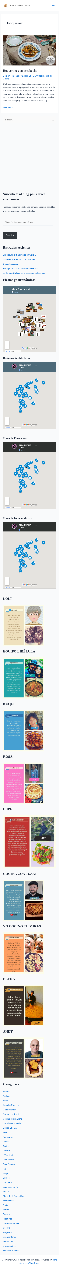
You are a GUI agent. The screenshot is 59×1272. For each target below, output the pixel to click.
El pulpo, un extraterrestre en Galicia (19, 255)
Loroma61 (7, 1182)
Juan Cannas (9, 1164)
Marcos (6, 1191)
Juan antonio (8, 1160)
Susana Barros (9, 1237)
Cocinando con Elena (12, 1119)
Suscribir (10, 235)
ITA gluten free (9, 1155)
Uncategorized (9, 1246)
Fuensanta (7, 1137)
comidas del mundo (12, 1123)
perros (6, 1210)
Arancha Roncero (11, 1105)
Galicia (6, 1141)
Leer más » (8, 106)
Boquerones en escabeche (20, 70)
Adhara (6, 1092)
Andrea (6, 1096)
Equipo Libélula (29, 76)
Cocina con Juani (11, 1114)
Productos (7, 1219)
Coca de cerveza (10, 264)
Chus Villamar (9, 1110)
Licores (6, 1178)
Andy (5, 1101)
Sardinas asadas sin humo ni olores (19, 259)
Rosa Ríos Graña (11, 1223)
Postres (6, 1214)
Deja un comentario (11, 76)
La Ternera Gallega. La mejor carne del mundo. (24, 273)
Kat (4, 1169)
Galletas (6, 1150)
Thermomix (8, 1241)
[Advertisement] (29, 155)
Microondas (8, 1201)
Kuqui (5, 1173)
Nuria (5, 1205)
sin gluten (7, 1232)
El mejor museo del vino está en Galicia (20, 268)
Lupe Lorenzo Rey (11, 1187)
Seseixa (6, 1228)
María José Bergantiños (13, 1196)
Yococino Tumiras (11, 1251)
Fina (5, 1132)
